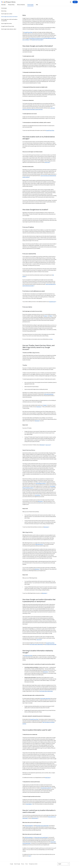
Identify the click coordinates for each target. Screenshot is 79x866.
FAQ (37, 4)
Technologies (30, 4)
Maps (51, 315)
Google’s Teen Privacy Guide (37, 39)
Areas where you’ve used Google (41, 825)
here (52, 339)
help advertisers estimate (46, 787)
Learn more (47, 162)
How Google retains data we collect (8, 29)
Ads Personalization (29, 825)
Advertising (3, 11)
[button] (70, 2)
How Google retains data (45, 698)
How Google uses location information (9, 16)
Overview (3, 4)
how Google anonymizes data (50, 644)
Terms (26, 863)
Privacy (22, 863)
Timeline (44, 405)
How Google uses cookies (6, 13)
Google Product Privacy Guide (7, 26)
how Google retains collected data (36, 644)
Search (45, 315)
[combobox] (63, 863)
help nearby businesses (48, 394)
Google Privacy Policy (28, 32)
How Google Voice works (6, 23)
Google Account (52, 301)
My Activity (39, 406)
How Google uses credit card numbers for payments (9, 20)
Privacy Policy (11, 4)
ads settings (37, 495)
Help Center (47, 777)
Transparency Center (33, 863)
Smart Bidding (28, 804)
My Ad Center (34, 818)
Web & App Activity (39, 544)
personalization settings (40, 483)
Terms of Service (21, 4)
